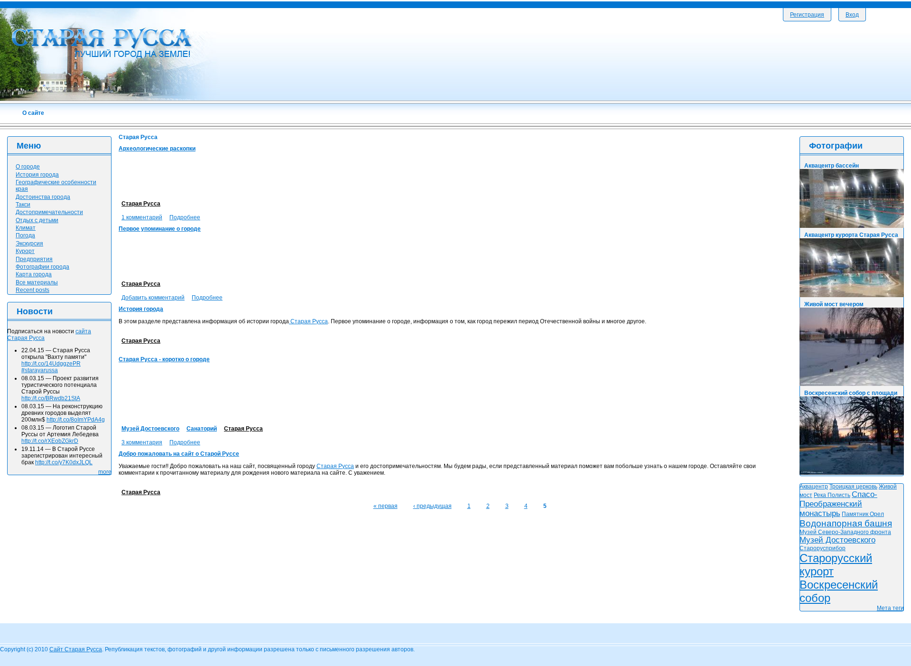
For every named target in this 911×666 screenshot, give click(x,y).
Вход (852, 14)
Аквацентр (813, 486)
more (105, 472)
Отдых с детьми (37, 220)
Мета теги (890, 608)
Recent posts (32, 290)
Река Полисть (832, 495)
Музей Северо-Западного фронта (845, 532)
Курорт (25, 251)
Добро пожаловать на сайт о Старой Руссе (179, 453)
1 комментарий (141, 217)
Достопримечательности (49, 212)
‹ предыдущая (432, 506)
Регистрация (807, 14)
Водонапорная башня (845, 523)
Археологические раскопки (157, 148)
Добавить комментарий (153, 297)
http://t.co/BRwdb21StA (50, 398)
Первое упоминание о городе (160, 228)
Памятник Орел (863, 514)
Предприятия (34, 259)
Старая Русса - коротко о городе (164, 359)
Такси (23, 204)
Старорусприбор (822, 548)
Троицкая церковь (853, 486)
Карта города (34, 274)
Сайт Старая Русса (75, 649)
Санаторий (201, 428)
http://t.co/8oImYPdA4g (75, 419)
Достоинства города (43, 197)
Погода (25, 235)
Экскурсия (29, 243)
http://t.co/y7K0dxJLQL (64, 462)
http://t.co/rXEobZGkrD (49, 441)
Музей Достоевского (150, 428)
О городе (28, 166)
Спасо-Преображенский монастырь (838, 504)
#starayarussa (39, 370)
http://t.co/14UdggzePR (51, 363)
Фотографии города (42, 266)
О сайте (33, 113)
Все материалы (37, 282)
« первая (385, 506)
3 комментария (141, 442)
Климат (26, 228)
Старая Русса (140, 203)
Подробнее (184, 217)
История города (141, 309)
